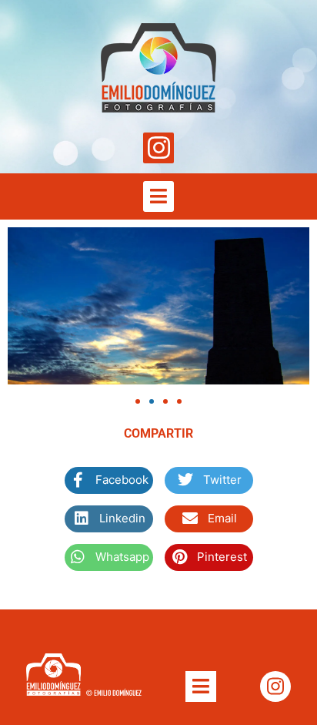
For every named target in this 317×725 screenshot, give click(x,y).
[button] (137, 401)
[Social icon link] (158, 148)
